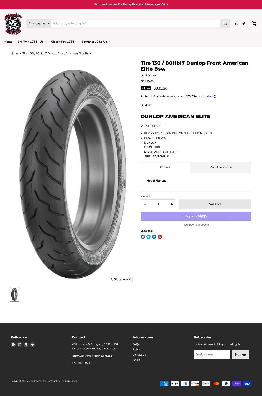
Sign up (240, 354)
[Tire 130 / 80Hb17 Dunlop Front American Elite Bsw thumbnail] (14, 294)
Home (8, 42)
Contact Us (139, 354)
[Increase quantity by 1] (171, 204)
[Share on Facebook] (143, 237)
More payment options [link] (196, 224)
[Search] (225, 23)
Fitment (165, 167)
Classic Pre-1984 (63, 42)
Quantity (146, 196)
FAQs (136, 344)
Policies (137, 349)
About (136, 360)
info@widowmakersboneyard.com (92, 355)
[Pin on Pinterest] (160, 237)
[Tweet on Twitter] (148, 237)
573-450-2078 (81, 363)
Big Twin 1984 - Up (31, 42)
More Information (221, 167)
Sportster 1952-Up (95, 42)
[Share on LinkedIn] (154, 237)
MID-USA (150, 76)
